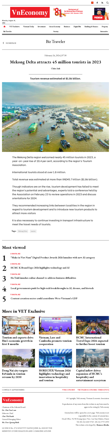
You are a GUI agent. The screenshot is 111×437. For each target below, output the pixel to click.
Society (55, 31)
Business (67, 26)
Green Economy (54, 26)
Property (105, 26)
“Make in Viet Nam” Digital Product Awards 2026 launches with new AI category (53, 257)
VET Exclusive (14, 26)
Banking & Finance (91, 26)
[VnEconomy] (92, 2)
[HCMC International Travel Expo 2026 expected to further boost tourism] (92, 325)
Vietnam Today (28, 26)
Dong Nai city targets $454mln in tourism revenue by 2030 (15, 374)
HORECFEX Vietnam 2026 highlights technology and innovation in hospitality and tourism (55, 375)
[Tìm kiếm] (107, 2)
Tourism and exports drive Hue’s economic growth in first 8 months (17, 341)
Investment (41, 26)
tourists (33, 231)
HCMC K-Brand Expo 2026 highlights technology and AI (40, 267)
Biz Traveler (7, 31)
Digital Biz (77, 26)
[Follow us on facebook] (97, 2)
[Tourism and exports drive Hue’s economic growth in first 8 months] (18, 325)
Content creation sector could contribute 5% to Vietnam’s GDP (44, 298)
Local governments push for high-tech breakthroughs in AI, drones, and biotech (52, 288)
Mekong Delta (22, 231)
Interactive (104, 31)
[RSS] (102, 2)
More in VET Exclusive (23, 311)
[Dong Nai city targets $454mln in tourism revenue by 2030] (18, 357)
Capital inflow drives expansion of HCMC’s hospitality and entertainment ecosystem (91, 375)
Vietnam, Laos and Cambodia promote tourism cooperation (55, 341)
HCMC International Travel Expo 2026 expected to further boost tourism (92, 341)
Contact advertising (13, 390)
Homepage (11, 43)
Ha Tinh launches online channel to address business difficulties (43, 277)
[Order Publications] (100, 13)
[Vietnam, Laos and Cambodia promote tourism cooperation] (55, 325)
